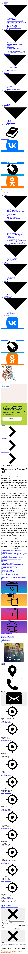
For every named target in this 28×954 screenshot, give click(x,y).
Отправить (17, 928)
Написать (12, 418)
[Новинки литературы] (7, 570)
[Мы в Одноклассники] (12, 187)
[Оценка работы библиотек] (8, 642)
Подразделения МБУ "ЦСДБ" (14, 44)
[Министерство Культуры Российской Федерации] (14, 552)
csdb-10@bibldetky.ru (6, 863)
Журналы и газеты (12, 67)
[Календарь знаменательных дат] (10, 573)
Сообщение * (22, 925)
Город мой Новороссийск (13, 87)
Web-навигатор (8, 105)
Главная (6, 2)
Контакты (6, 124)
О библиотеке (10, 47)
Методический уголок (13, 48)
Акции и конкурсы (12, 19)
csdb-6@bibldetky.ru (6, 810)
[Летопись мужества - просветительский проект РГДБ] (14, 578)
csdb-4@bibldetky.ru (6, 775)
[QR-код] (3, 663)
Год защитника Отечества (14, 28)
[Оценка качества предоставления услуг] (12, 561)
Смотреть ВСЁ (4, 639)
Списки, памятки (11, 68)
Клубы (5, 71)
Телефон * (3, 923)
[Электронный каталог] (7, 568)
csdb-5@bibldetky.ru (6, 793)
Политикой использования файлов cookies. (12, 951)
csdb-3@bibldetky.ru (6, 757)
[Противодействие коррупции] (9, 580)
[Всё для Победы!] (6, 640)
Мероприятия (10, 18)
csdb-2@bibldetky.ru (6, 740)
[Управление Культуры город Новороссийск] (13, 554)
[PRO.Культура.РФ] (6, 556)
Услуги (9, 45)
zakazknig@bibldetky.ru (7, 898)
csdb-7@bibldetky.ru (6, 828)
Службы (9, 121)
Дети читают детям (12, 26)
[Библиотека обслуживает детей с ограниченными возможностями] (14, 575)
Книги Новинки (11, 70)
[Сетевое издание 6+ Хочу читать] (10, 567)
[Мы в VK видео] (12, 163)
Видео (8, 104)
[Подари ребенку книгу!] (7, 571)
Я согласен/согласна (6, 952)
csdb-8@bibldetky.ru (6, 845)
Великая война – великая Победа (15, 21)
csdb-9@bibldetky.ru (6, 881)
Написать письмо (14, 704)
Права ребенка (11, 123)
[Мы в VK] (12, 151)
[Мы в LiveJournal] (12, 175)
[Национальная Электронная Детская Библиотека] (14, 560)
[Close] (13, 914)
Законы (9, 120)
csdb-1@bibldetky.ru (6, 722)
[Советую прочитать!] (7, 563)
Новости (6, 3)
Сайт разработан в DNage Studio (9, 907)
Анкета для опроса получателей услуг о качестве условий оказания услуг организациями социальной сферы (17, 51)
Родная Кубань (11, 86)
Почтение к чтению (12, 25)
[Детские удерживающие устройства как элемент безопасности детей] (14, 566)
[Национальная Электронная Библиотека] (12, 557)
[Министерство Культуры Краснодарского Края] (14, 553)
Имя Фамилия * (5, 922)
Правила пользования (12, 42)
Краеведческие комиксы (13, 89)
